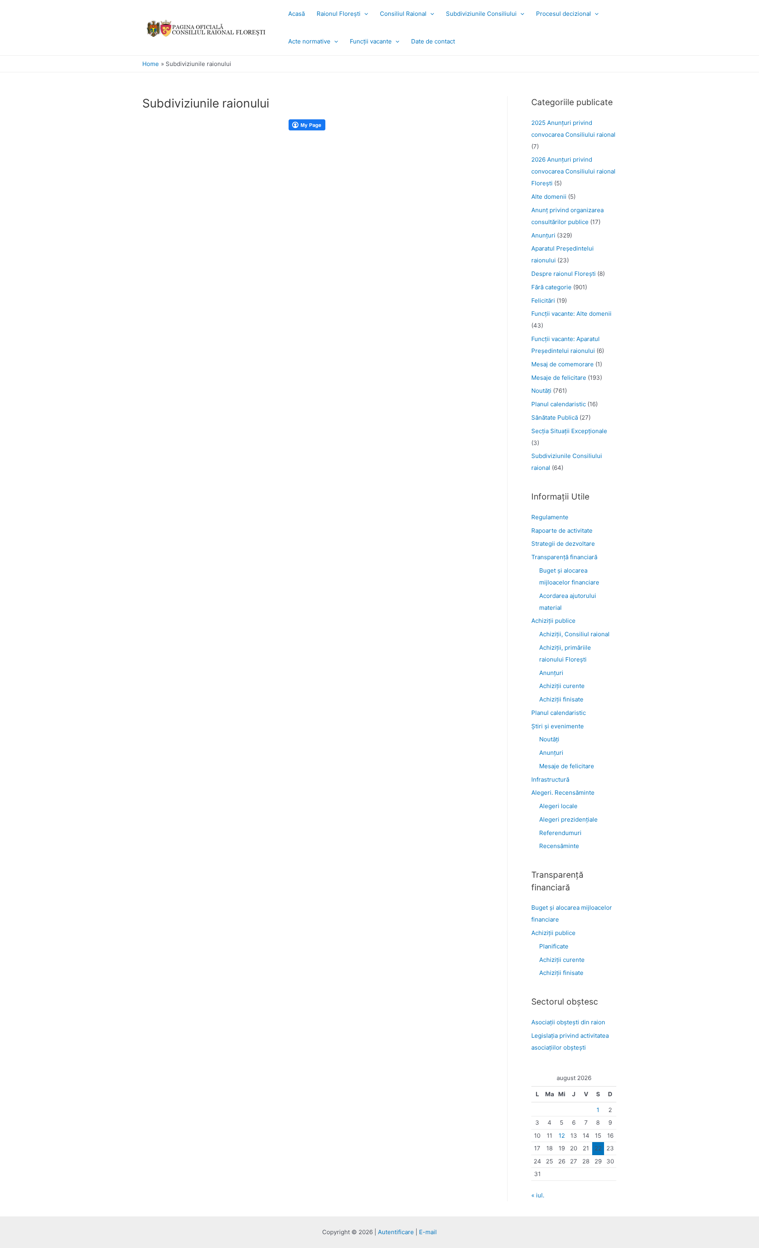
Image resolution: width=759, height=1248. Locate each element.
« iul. (537, 1195)
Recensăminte (559, 846)
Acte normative (309, 41)
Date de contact (433, 41)
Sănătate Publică (554, 417)
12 (562, 1135)
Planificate (553, 946)
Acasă (296, 13)
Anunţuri (543, 235)
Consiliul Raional (403, 13)
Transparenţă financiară (564, 557)
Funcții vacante (371, 41)
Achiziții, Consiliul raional (574, 634)
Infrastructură (550, 779)
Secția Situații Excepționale (569, 431)
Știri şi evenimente (557, 726)
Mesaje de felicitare (558, 377)
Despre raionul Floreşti (563, 273)
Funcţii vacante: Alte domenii (571, 313)
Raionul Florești (339, 13)
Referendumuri (560, 833)
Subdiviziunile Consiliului (481, 13)
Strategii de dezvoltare (563, 543)
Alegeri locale (558, 806)
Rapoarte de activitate (562, 530)
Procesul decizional (563, 13)
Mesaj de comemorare (562, 364)
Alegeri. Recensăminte (563, 792)
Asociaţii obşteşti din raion (568, 1022)
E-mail (428, 1232)
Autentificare (396, 1232)
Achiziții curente (562, 686)
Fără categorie (551, 287)
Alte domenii (548, 196)
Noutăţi (541, 390)
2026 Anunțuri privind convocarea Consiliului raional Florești (573, 171)
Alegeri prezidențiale (568, 819)
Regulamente (549, 517)
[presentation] (364, 13)
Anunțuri (551, 673)
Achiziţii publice (553, 620)
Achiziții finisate (561, 699)
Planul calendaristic (558, 404)
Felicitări (543, 300)
